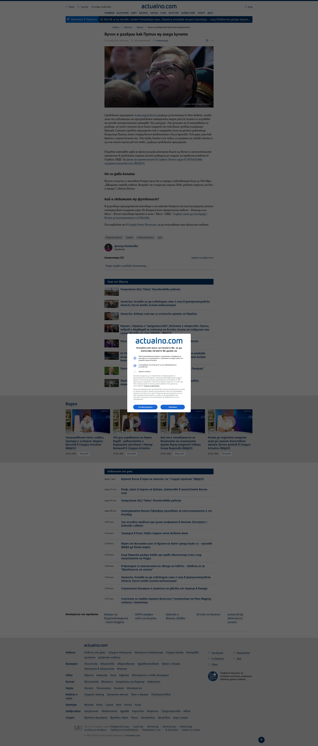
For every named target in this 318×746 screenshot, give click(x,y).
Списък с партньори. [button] (151, 386)
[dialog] (159, 373)
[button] (159, 371)
